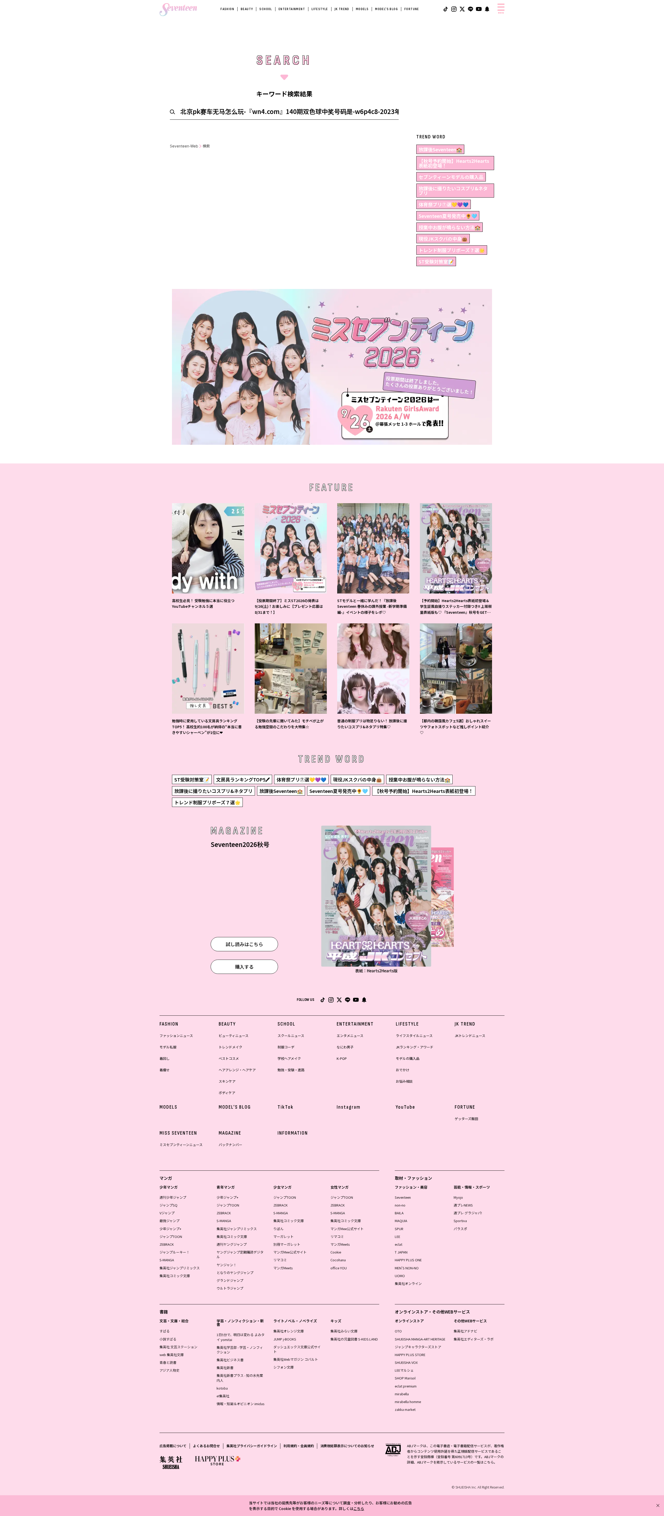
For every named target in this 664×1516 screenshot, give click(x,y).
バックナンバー (230, 1144)
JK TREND (342, 9)
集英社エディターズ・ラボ (474, 1339)
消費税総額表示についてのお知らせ (347, 1445)
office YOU (338, 1267)
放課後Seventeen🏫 (440, 149)
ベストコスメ (229, 1058)
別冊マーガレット (286, 1244)
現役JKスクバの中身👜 (443, 238)
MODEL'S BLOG (386, 9)
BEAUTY (247, 9)
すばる (165, 1331)
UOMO (400, 1275)
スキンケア (227, 1081)
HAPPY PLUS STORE (410, 1354)
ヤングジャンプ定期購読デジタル (240, 1254)
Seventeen (403, 1197)
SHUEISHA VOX (406, 1362)
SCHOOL (265, 9)
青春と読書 (168, 1362)
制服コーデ (286, 1047)
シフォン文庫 (283, 1367)
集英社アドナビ (465, 1331)
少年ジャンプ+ (170, 1228)
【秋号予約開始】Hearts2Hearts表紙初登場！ (454, 163)
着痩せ (165, 1069)
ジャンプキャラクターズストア (418, 1346)
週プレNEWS (463, 1205)
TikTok (286, 1107)
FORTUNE (411, 9)
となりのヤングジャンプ (235, 1272)
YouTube (405, 1107)
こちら (358, 1508)
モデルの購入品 (407, 1058)
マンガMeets (283, 1267)
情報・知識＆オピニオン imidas (240, 1403)
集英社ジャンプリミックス (180, 1267)
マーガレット (283, 1236)
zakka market (405, 1409)
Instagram (349, 1107)
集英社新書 (225, 1367)
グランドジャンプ (230, 1280)
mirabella (402, 1393)
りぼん (278, 1228)
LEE (397, 1236)
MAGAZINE (230, 1133)
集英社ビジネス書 (230, 1359)
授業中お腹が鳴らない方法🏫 (449, 227)
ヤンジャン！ (227, 1264)
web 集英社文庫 (172, 1354)
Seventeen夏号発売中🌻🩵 (448, 215)
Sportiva (460, 1220)
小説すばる (168, 1339)
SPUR (399, 1228)
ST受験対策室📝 (436, 261)
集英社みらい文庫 (343, 1331)
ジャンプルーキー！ (175, 1252)
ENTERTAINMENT (292, 9)
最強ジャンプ (169, 1220)
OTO (398, 1331)
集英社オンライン (408, 1283)
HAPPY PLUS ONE (408, 1259)
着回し (165, 1058)
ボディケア (227, 1092)
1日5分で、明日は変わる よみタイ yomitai (241, 1337)
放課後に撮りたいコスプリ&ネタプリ (453, 190)
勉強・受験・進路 (291, 1069)
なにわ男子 (345, 1047)
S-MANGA (167, 1259)
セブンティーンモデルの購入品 (451, 176)
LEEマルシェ (404, 1370)
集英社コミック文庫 (175, 1275)
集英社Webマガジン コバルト (295, 1359)
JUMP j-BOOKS (284, 1339)
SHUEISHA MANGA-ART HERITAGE (420, 1339)
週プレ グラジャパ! (468, 1212)
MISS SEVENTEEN (178, 1133)
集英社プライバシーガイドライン (251, 1445)
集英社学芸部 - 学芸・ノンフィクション (240, 1350)
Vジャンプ (167, 1212)
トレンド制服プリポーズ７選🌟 (452, 250)
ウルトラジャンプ (230, 1288)
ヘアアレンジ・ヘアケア (237, 1069)
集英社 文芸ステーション (178, 1346)
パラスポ (460, 1228)
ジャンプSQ (168, 1205)
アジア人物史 (169, 1370)
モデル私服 (168, 1047)
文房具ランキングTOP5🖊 (243, 779)
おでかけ (402, 1069)
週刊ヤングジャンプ (232, 1244)
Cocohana (338, 1259)
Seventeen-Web (184, 146)
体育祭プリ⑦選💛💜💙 (443, 204)
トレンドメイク (230, 1047)
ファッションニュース (176, 1035)
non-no (400, 1205)
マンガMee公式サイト (290, 1252)
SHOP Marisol (405, 1378)
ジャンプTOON (171, 1236)
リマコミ (280, 1259)
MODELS (362, 9)
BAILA (399, 1212)
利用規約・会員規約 (298, 1445)
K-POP (342, 1058)
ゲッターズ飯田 (466, 1118)
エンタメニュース (350, 1035)
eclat (398, 1244)
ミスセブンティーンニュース (181, 1144)
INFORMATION (293, 1133)
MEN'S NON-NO (407, 1267)
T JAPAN (401, 1252)
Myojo (458, 1197)
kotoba (222, 1388)
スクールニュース (291, 1035)
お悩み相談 (404, 1081)
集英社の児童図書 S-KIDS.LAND (354, 1339)
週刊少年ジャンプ (173, 1197)
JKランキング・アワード (414, 1047)
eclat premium (406, 1386)
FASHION (227, 9)
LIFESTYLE (320, 9)
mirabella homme (408, 1401)
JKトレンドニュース (470, 1035)
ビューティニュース (233, 1035)
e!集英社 (223, 1395)
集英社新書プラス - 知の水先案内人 (240, 1378)
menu (501, 12)
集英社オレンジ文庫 (288, 1331)
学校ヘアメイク (289, 1058)
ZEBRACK (167, 1244)
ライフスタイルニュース (414, 1035)
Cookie (335, 1252)
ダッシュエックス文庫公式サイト (297, 1349)
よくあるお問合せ (206, 1445)
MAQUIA (401, 1220)
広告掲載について (173, 1445)
